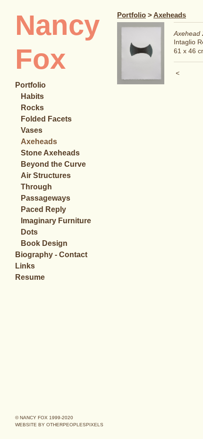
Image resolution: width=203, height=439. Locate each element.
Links (25, 265)
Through (37, 186)
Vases (32, 130)
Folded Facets (48, 119)
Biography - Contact (54, 254)
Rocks (33, 107)
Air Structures (48, 175)
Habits (33, 96)
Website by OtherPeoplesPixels (59, 424)
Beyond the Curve (55, 164)
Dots (30, 232)
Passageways (47, 198)
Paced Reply (45, 209)
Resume (31, 277)
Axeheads (40, 141)
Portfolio (33, 85)
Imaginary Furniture (59, 220)
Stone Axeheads (53, 152)
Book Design (45, 243)
